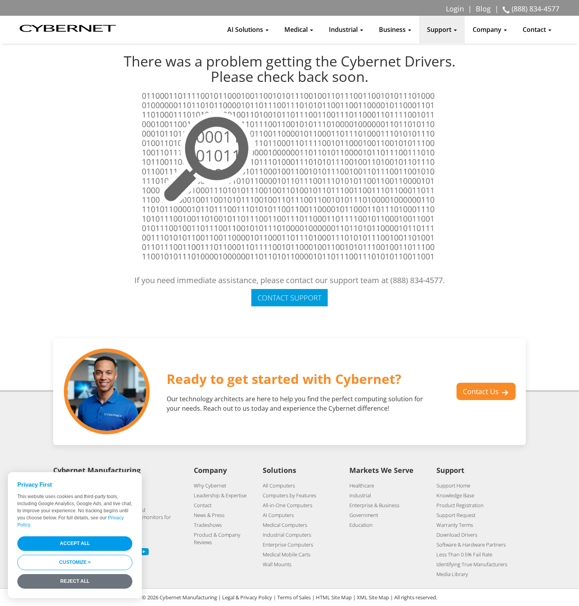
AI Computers (278, 515)
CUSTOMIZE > (75, 562)
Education (361, 524)
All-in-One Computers (287, 505)
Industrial (360, 495)
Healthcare (361, 485)
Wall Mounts (277, 564)
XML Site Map (373, 597)
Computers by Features (289, 495)
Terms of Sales (294, 597)
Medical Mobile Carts (286, 554)
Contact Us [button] (482, 391)
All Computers (279, 485)
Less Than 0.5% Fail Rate (464, 554)
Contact (203, 505)
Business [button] (393, 29)
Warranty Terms (454, 524)
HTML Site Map (334, 597)
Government (363, 515)
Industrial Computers (287, 534)
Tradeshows (208, 524)
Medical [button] (296, 29)
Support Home (453, 485)
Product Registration (460, 505)
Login (455, 8)
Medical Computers (285, 524)
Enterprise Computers (288, 544)
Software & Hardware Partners (471, 544)
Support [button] (440, 29)
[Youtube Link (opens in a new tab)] (144, 553)
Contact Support (289, 297)
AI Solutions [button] (246, 29)
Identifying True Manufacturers (471, 564)
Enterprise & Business (374, 505)
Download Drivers (456, 534)
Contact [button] (535, 29)
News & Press (209, 515)
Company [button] (488, 29)
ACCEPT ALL (75, 543)
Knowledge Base (455, 495)
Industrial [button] (344, 29)
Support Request (455, 515)
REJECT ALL (74, 581)
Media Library (452, 574)
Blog (483, 8)
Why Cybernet (210, 485)
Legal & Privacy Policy (247, 597)
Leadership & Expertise (220, 495)
